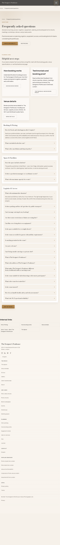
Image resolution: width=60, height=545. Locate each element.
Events (3, 406)
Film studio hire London (7, 465)
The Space (24, 329)
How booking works (12, 86)
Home (3, 19)
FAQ (2, 439)
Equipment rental (6, 431)
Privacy (3, 500)
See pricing (24, 43)
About (3, 384)
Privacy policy (4, 486)
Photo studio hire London (8, 461)
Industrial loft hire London (8, 477)
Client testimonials (6, 380)
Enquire (4, 356)
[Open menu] (56, 3)
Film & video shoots (6, 393)
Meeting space (5, 414)
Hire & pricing (4, 423)
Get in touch (8, 306)
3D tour (3, 372)
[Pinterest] (7, 353)
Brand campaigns (6, 402)
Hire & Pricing (4, 324)
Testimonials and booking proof (43, 92)
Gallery (3, 376)
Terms (3, 490)
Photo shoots (5, 397)
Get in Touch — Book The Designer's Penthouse (7, 330)
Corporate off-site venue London (10, 473)
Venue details (10, 116)
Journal (3, 443)
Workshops (4, 410)
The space (4, 364)
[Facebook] (10, 353)
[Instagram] (2, 353)
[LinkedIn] (5, 353)
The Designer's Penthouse (9, 3)
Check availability (10, 43)
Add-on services (5, 435)
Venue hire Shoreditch (7, 469)
